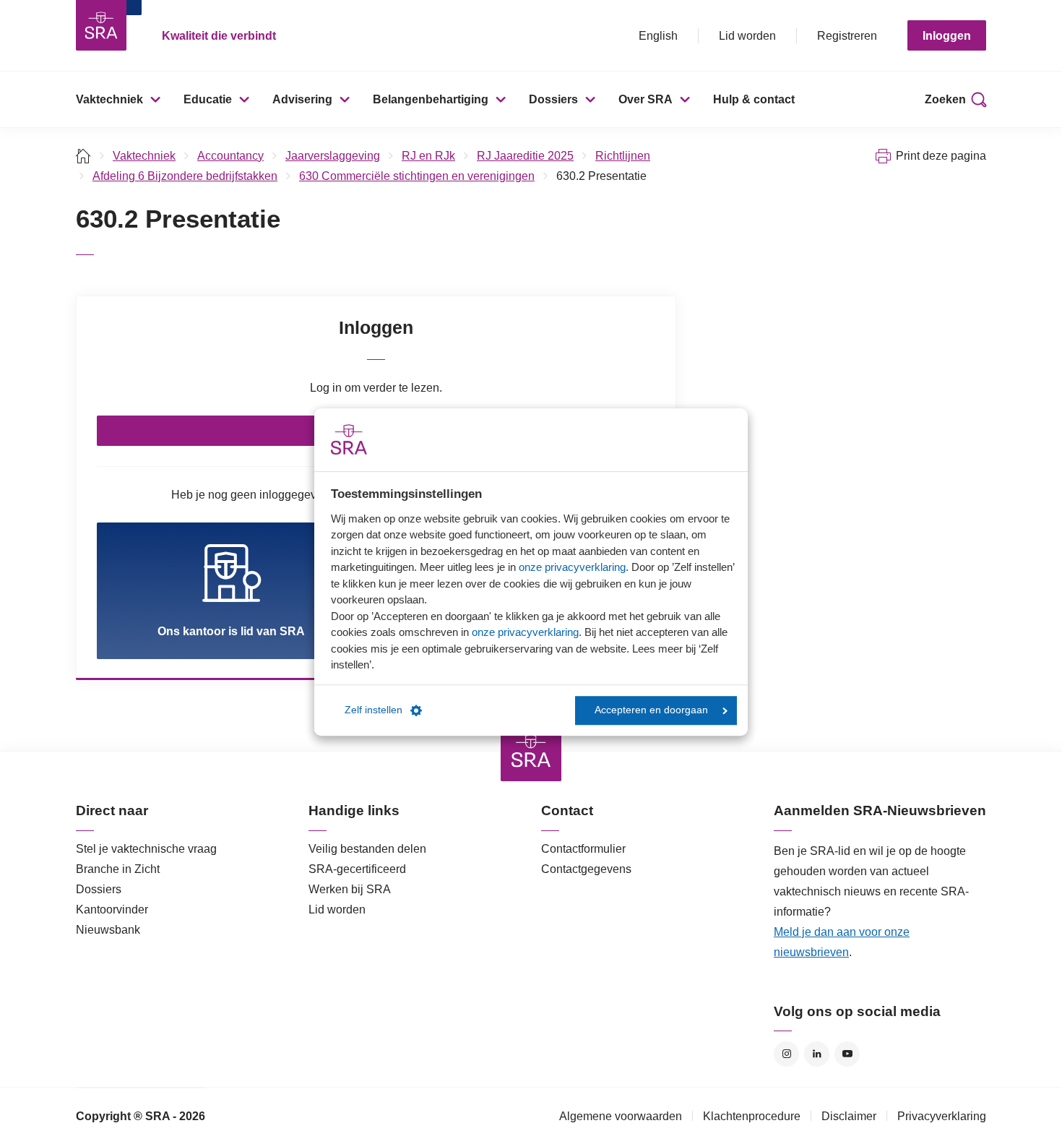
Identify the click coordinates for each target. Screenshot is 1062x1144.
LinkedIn (816, 1054)
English (658, 36)
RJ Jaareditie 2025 (525, 156)
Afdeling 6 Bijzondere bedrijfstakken (184, 176)
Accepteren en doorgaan (651, 710)
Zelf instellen (373, 710)
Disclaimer (848, 1116)
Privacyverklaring (941, 1116)
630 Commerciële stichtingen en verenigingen (417, 176)
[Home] (83, 155)
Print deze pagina (941, 156)
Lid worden (747, 36)
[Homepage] (101, 25)
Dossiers (553, 99)
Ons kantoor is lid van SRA (231, 631)
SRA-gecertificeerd (357, 869)
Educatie (208, 99)
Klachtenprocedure (751, 1116)
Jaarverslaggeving (332, 156)
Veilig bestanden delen (367, 849)
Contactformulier (583, 849)
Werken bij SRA (349, 889)
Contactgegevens (586, 869)
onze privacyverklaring (572, 567)
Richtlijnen (622, 156)
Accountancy (230, 156)
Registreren (847, 36)
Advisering (302, 99)
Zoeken (945, 99)
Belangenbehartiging (430, 99)
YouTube (847, 1054)
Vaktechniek (109, 99)
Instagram (786, 1054)
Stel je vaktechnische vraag (146, 849)
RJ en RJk (428, 156)
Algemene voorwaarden (620, 1116)
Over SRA (645, 99)
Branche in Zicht (118, 869)
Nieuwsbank (108, 930)
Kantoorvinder (112, 909)
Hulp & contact (754, 99)
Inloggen (947, 36)
